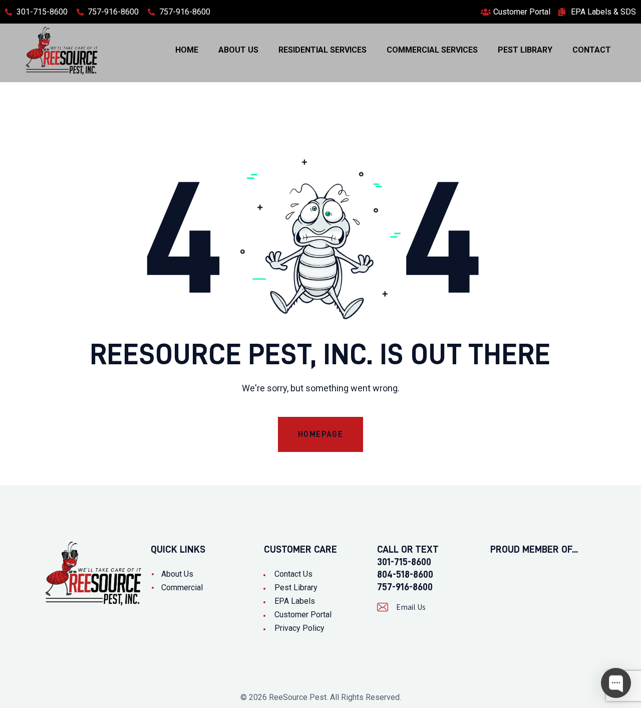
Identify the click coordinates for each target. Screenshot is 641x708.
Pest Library (295, 587)
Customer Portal (303, 614)
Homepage (321, 434)
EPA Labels (294, 601)
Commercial (182, 587)
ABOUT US (238, 50)
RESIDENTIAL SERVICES (322, 50)
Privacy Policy (299, 628)
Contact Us (293, 574)
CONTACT (591, 50)
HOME (186, 50)
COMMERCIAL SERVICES (432, 50)
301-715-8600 (404, 562)
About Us (177, 574)
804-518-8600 (405, 574)
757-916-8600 (405, 587)
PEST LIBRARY (525, 50)
